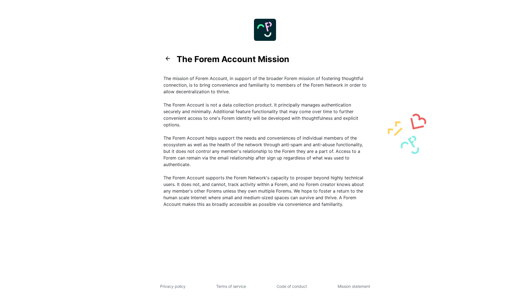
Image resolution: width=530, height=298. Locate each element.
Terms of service (231, 286)
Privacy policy (173, 286)
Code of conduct (292, 286)
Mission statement (354, 286)
